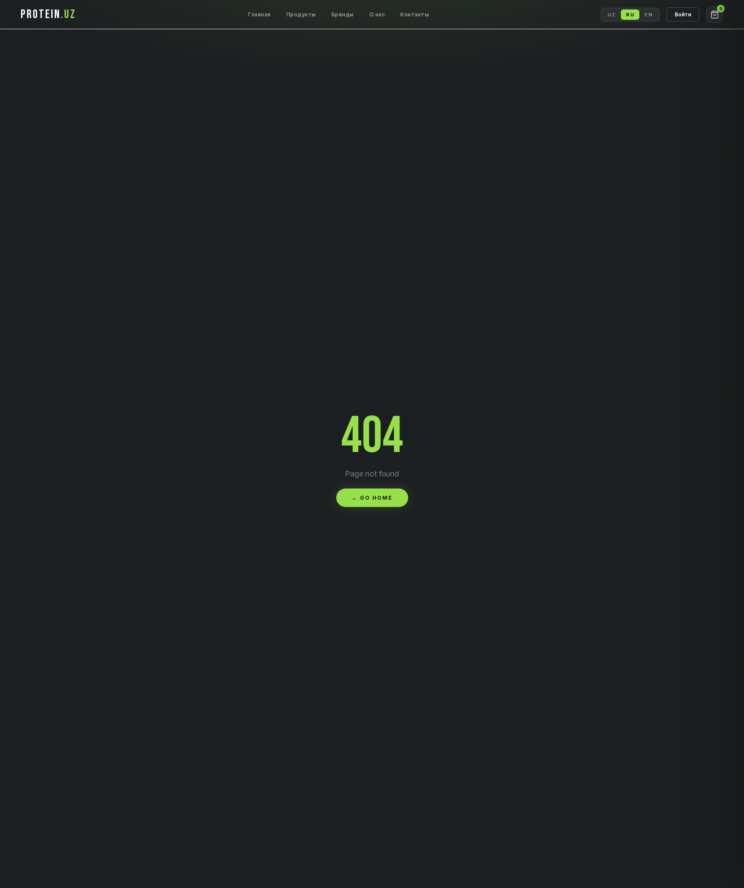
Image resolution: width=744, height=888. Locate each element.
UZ (612, 15)
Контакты (414, 14)
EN (649, 15)
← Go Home (372, 498)
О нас (377, 14)
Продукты (301, 14)
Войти (683, 14)
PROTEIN (48, 14)
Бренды (343, 14)
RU (630, 15)
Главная (259, 14)
